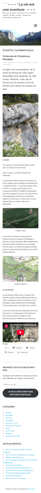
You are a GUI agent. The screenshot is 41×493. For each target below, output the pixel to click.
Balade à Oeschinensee (15, 457)
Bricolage (9, 415)
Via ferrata (7, 65)
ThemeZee (31, 489)
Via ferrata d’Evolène (14, 465)
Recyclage (9, 420)
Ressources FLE (12, 423)
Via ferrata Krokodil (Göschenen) (18, 468)
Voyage (8, 433)
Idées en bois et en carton (16, 478)
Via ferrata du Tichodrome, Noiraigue (20, 455)
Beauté (8, 412)
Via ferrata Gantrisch (14, 475)
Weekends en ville (13, 436)
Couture (9, 418)
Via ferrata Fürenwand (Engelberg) (19, 470)
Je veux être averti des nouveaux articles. (20, 393)
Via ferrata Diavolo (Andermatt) (18, 473)
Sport (35, 62)
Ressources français (13, 425)
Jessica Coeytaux (23, 62)
